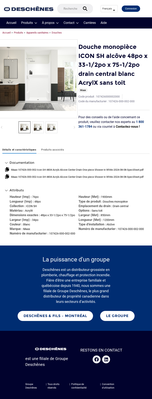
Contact (69, 23)
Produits (27, 23)
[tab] (19, 150)
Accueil (11, 23)
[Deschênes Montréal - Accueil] (28, 8)
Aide (104, 23)
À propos (48, 23)
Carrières (90, 23)
